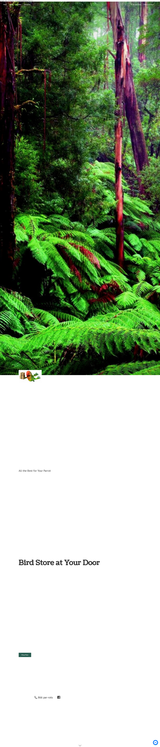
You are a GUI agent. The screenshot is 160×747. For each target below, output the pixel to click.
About (11, 4)
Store (5, 4)
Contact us (27, 4)
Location (18, 4)
